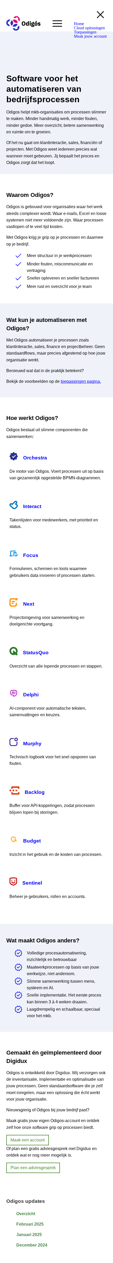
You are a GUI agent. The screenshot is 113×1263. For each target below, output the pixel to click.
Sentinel (32, 883)
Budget (32, 841)
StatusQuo (36, 652)
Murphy (32, 743)
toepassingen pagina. (81, 381)
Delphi (31, 694)
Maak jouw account (90, 36)
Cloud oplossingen (89, 28)
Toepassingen (85, 32)
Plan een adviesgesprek (33, 1167)
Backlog (35, 792)
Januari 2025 (29, 1234)
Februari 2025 (30, 1224)
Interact (32, 506)
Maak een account (28, 1140)
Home (79, 24)
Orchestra (35, 457)
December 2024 (31, 1245)
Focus (30, 555)
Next (28, 604)
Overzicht (25, 1213)
